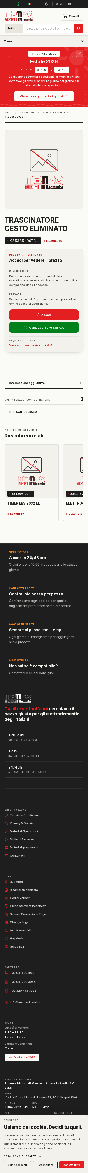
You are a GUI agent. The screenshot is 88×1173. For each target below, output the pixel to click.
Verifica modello (21, 930)
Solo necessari (17, 1164)
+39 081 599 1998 (22, 972)
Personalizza (45, 1164)
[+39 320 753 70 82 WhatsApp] (18, 4)
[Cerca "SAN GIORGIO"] (78, 412)
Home (8, 112)
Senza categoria (56, 112)
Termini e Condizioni (24, 815)
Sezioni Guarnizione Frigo (28, 914)
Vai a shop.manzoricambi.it (29, 345)
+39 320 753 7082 (23, 990)
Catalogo (27, 112)
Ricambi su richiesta (24, 890)
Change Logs (19, 922)
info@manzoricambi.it (25, 1002)
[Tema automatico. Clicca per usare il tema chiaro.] (47, 4)
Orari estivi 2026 (24, 1057)
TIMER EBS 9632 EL (23, 503)
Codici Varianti (20, 898)
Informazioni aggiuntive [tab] (27, 383)
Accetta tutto (71, 1164)
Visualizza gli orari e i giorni (41, 96)
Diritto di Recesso (22, 839)
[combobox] (48, 28)
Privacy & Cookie (22, 823)
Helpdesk (16, 938)
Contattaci (17, 855)
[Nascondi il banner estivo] (79, 53)
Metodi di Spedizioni (24, 831)
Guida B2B (17, 946)
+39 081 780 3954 (23, 982)
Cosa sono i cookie (20, 1156)
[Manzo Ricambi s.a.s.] (18, 698)
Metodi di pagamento (24, 847)
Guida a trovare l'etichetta (28, 906)
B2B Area (16, 881)
